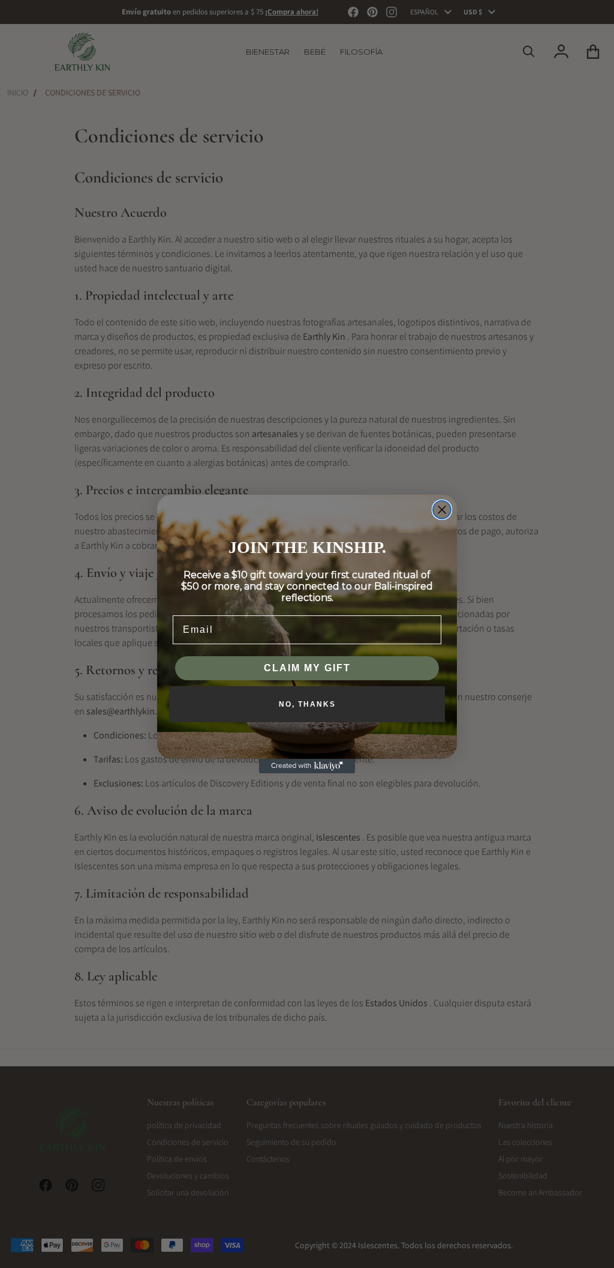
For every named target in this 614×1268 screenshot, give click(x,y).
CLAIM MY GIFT (307, 668)
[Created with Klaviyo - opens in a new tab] (307, 766)
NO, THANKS (307, 704)
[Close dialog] (442, 510)
